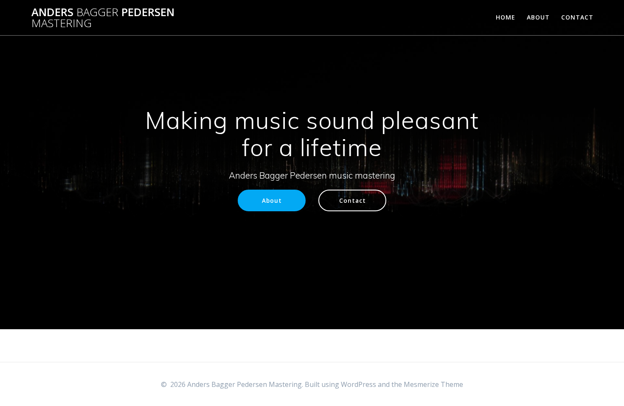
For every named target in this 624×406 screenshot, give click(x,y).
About (538, 17)
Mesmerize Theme (433, 384)
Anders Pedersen (102, 17)
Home (505, 17)
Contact (577, 17)
